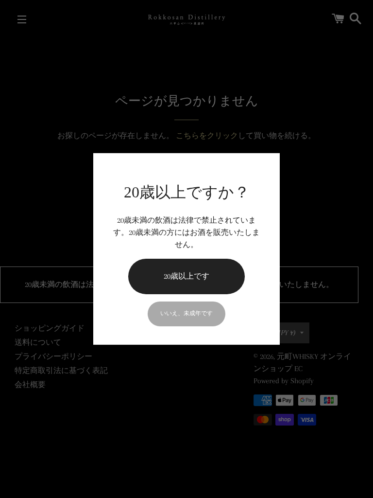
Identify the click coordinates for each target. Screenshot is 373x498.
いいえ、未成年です (186, 313)
